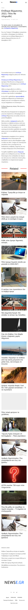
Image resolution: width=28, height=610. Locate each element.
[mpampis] (14, 277)
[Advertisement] (14, 56)
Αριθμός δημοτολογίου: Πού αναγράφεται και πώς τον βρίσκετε (12, 535)
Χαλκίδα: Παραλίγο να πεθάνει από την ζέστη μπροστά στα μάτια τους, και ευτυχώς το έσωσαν (13, 361)
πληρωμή (20, 152)
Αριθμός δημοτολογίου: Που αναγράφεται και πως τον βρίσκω (12, 460)
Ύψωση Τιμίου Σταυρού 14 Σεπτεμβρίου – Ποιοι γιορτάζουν (13, 435)
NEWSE (2, 7)
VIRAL (16, 600)
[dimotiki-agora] (14, 230)
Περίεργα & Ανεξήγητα (8, 600)
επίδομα (4, 116)
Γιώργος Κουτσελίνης (5, 19)
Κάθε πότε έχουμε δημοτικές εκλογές (12, 241)
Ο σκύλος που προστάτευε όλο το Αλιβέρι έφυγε (13, 290)
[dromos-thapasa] (14, 375)
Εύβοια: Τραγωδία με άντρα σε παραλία (13, 194)
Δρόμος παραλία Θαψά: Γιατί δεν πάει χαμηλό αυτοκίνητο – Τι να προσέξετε (13, 388)
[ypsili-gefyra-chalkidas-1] (14, 348)
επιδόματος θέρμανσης (11, 28)
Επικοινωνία (22, 600)
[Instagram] (13, 592)
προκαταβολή (20, 96)
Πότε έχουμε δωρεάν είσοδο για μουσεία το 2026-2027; (13, 263)
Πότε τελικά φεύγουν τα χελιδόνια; (10, 413)
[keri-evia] (14, 325)
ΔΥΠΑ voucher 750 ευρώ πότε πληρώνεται (12, 486)
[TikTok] (16, 592)
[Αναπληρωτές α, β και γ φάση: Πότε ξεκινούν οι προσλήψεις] (14, 253)
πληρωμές (4, 138)
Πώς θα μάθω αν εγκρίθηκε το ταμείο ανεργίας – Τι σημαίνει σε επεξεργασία (13, 509)
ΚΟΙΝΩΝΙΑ (20, 597)
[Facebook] (11, 592)
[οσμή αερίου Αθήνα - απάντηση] (14, 474)
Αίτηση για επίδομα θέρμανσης (11, 80)
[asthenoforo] (14, 181)
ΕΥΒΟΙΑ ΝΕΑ (13, 597)
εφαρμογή (14, 121)
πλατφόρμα (5, 91)
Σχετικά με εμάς (14, 603)
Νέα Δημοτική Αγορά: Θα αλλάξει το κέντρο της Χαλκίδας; (13, 314)
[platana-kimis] (14, 401)
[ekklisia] (14, 424)
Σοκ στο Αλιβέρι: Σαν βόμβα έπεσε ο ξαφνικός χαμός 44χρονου (12, 336)
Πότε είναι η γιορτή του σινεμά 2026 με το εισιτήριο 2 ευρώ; (12, 218)
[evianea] (14, 498)
